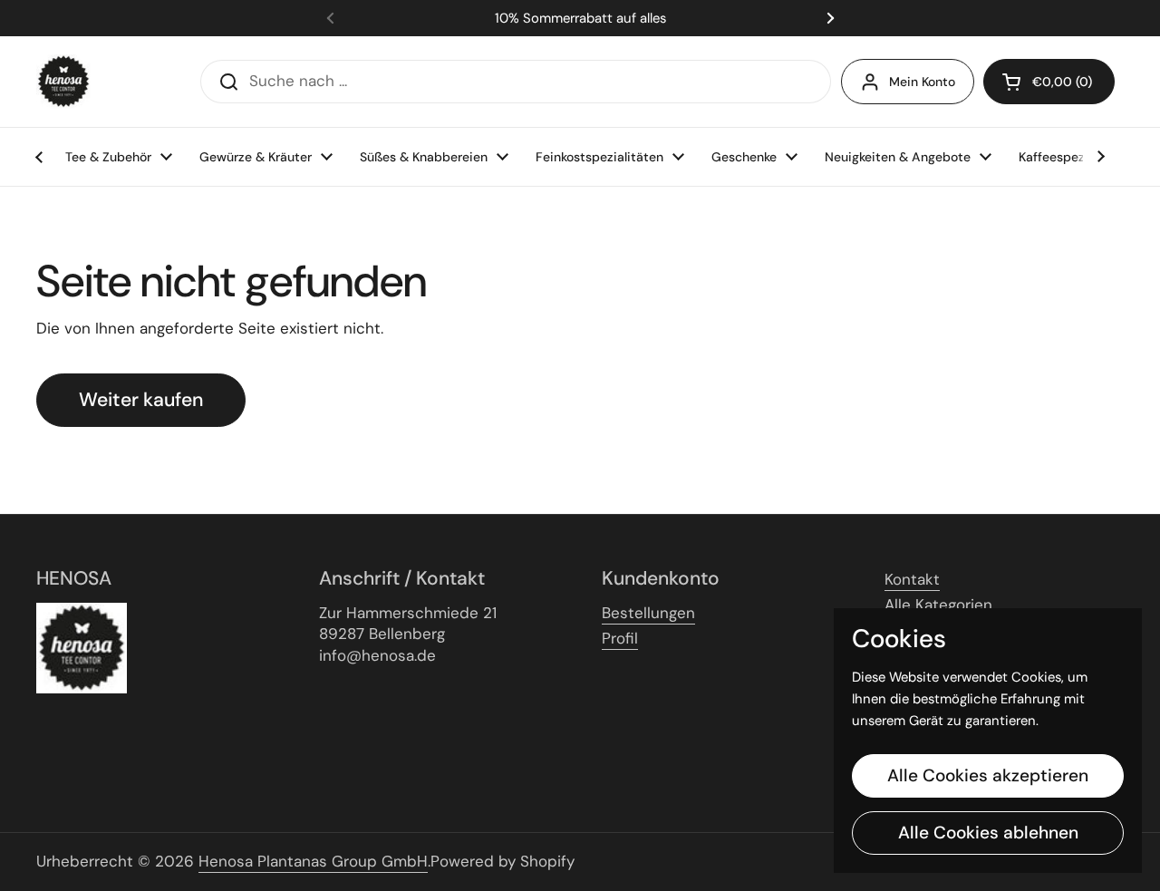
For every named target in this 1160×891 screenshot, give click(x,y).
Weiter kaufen (141, 399)
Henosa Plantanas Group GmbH (313, 861)
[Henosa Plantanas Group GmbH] (63, 81)
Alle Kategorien (938, 605)
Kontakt (912, 579)
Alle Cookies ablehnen (988, 832)
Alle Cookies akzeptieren (987, 775)
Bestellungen (648, 613)
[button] (1049, 81)
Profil (620, 638)
